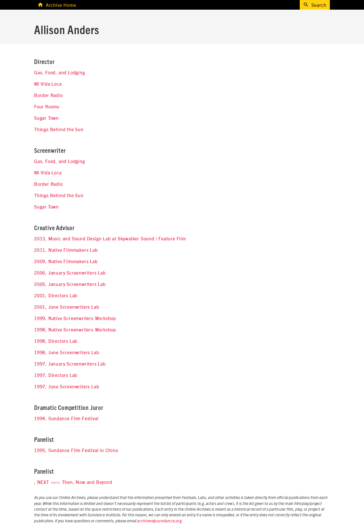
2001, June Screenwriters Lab (66, 307)
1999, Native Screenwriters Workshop (75, 318)
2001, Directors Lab (55, 295)
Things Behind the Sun (59, 129)
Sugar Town (46, 118)
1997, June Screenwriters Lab (66, 386)
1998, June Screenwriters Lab (66, 352)
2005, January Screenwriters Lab (70, 284)
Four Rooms (46, 106)
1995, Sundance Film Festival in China (76, 450)
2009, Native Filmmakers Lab (66, 261)
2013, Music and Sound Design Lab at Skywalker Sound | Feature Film (110, 238)
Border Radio (48, 95)
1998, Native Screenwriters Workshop (75, 329)
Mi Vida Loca (48, 83)
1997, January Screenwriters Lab (70, 363)
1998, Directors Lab (55, 341)
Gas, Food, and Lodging (59, 72)
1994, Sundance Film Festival (66, 418)
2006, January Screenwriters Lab (70, 272)
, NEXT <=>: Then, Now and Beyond (73, 482)
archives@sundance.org (159, 521)
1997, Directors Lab (55, 375)
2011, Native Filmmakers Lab (66, 250)
